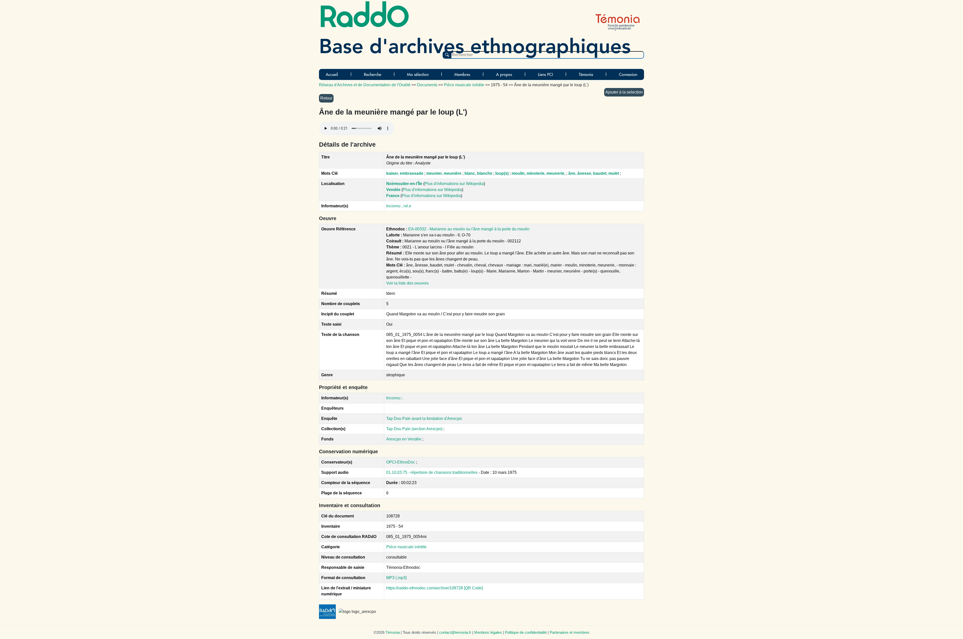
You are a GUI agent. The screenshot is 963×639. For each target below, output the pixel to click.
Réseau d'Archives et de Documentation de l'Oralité (365, 85)
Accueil (332, 74)
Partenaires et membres (569, 632)
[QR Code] (473, 588)
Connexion (628, 74)
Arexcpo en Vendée (404, 439)
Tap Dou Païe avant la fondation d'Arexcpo (424, 418)
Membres (462, 74)
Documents (427, 85)
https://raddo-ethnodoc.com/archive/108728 (424, 588)
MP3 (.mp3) (396, 578)
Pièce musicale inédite (406, 547)
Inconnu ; (394, 398)
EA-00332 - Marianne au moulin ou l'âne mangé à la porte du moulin (468, 229)
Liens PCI (545, 74)
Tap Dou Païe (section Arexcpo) (414, 429)
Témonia (586, 74)
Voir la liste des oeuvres (407, 283)
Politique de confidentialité (526, 632)
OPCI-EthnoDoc (400, 462)
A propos (504, 74)
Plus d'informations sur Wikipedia (454, 183)
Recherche (372, 74)
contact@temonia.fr (455, 632)
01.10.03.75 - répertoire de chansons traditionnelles (432, 472)
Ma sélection (418, 74)
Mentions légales (488, 632)
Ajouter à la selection (624, 92)
